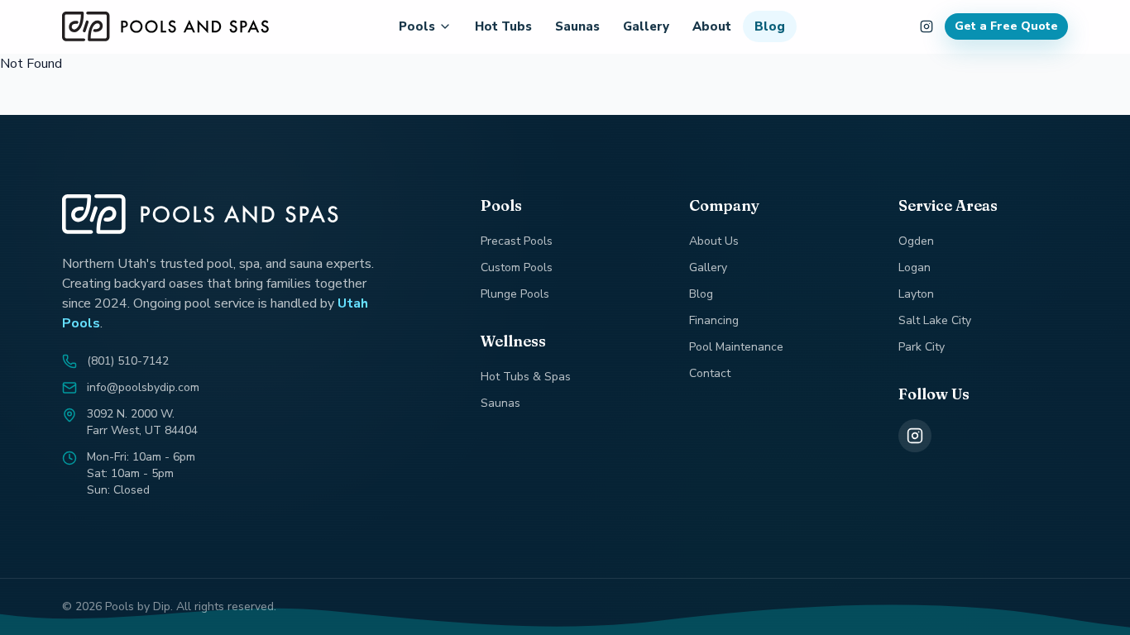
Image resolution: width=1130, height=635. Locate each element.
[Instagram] (914, 435)
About (711, 26)
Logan (914, 267)
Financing (714, 320)
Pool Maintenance (736, 347)
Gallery (646, 26)
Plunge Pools (515, 294)
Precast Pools (517, 241)
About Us (714, 241)
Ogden (916, 241)
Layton (916, 294)
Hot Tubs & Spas (526, 376)
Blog (769, 26)
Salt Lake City (934, 320)
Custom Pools (517, 267)
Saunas (577, 26)
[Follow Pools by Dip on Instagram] (926, 26)
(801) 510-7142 (128, 361)
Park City (921, 347)
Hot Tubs (503, 26)
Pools (417, 26)
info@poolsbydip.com (143, 387)
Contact (709, 373)
